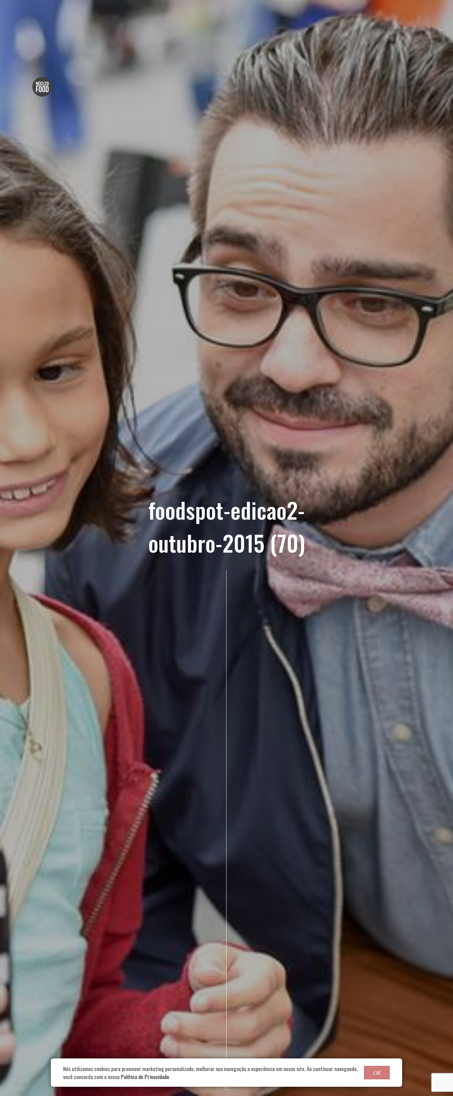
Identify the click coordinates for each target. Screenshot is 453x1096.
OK (377, 1072)
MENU (403, 87)
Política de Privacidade (145, 1077)
